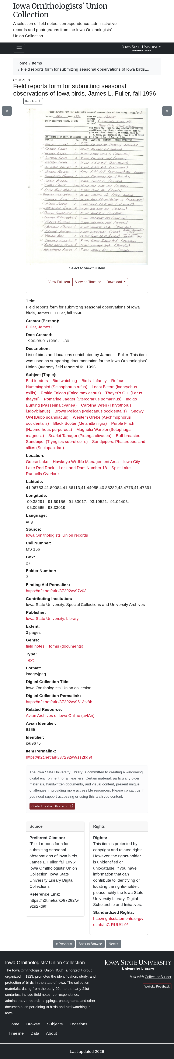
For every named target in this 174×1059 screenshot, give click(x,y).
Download (115, 282)
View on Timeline (88, 282)
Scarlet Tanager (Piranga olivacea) (79, 435)
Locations (78, 1024)
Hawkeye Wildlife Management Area (86, 461)
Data (35, 1033)
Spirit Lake (121, 468)
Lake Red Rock (40, 468)
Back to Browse (90, 944)
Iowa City (131, 461)
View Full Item (59, 282)
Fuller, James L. (40, 327)
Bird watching (64, 380)
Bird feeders (37, 380)
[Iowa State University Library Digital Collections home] (138, 965)
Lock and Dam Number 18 (83, 468)
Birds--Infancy (94, 380)
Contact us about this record (50, 806)
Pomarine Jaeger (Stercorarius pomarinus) (82, 399)
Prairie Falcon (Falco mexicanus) (71, 393)
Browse (33, 1024)
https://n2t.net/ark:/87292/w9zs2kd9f (59, 757)
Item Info (31, 101)
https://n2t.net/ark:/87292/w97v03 (56, 591)
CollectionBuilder (158, 977)
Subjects (55, 1024)
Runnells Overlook (43, 473)
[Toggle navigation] (19, 48)
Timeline (16, 1033)
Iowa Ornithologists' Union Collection (60, 10)
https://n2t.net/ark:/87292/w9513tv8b (59, 702)
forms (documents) (66, 646)
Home (22, 63)
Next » (113, 944)
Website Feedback (157, 986)
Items (37, 63)
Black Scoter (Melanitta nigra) (80, 423)
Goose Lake (37, 461)
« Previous (64, 944)
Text (30, 660)
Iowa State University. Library (52, 618)
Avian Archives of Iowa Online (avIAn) (60, 715)
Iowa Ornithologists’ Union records (57, 535)
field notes (35, 646)
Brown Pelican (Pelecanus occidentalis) (91, 411)
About (51, 1033)
